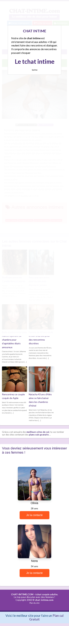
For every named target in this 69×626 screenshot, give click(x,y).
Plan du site (34, 603)
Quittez (34, 70)
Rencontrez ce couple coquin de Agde (13, 396)
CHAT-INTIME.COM (22, 594)
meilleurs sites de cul (37, 432)
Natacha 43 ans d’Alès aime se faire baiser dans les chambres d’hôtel (40, 400)
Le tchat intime (34, 61)
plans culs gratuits (39, 434)
